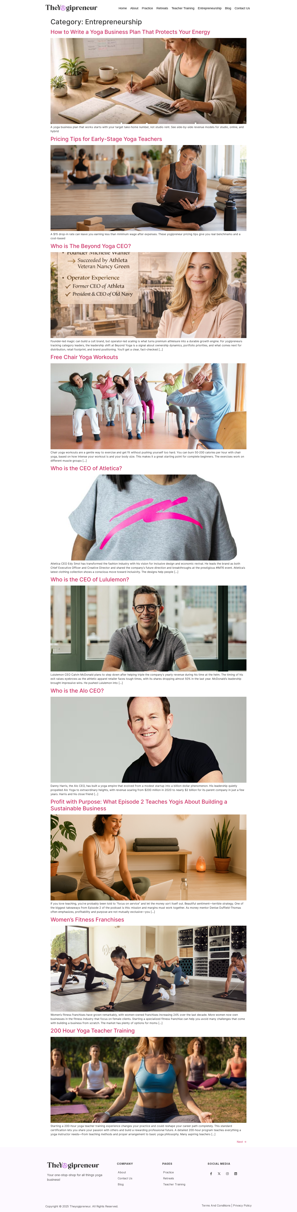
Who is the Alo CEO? (77, 690)
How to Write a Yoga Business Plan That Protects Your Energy (130, 32)
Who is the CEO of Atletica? (86, 468)
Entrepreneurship (210, 8)
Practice (147, 8)
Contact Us (242, 8)
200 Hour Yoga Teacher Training (93, 1030)
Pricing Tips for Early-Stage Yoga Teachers (106, 139)
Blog (228, 8)
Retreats (162, 8)
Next (241, 1141)
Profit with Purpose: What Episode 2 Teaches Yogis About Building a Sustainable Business (139, 805)
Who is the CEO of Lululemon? (90, 579)
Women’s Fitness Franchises (87, 919)
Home (123, 8)
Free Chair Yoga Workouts (84, 357)
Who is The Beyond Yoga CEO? (91, 246)
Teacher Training (183, 8)
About (134, 8)
